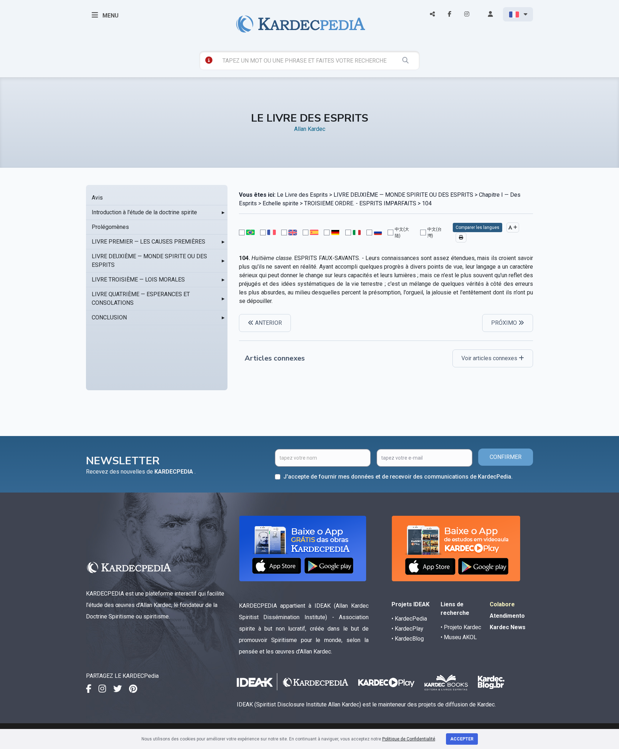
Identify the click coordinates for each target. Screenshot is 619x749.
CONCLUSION (109, 317)
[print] (461, 237)
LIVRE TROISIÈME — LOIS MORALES (138, 279)
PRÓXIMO (504, 322)
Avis (97, 197)
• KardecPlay (407, 628)
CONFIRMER (506, 457)
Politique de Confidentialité (408, 738)
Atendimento (507, 615)
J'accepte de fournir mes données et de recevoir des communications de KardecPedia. (398, 476)
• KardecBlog (408, 638)
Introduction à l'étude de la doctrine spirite (144, 212)
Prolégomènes (110, 227)
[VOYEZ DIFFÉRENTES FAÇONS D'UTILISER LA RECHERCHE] (208, 60)
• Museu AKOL (459, 637)
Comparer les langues (477, 227)
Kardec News (508, 627)
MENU (110, 15)
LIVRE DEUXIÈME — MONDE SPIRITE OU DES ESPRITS (149, 260)
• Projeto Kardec (461, 627)
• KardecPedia (409, 618)
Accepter (462, 738)
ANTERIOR (268, 322)
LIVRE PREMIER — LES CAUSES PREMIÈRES (148, 241)
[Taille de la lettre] (513, 227)
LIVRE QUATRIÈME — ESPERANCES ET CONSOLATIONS (141, 298)
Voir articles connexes (490, 358)
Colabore (502, 604)
